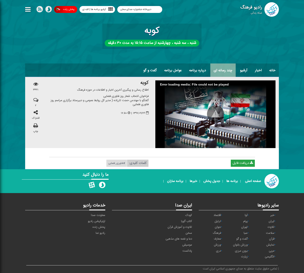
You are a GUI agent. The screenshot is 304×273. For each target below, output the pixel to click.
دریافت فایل (241, 163)
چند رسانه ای (223, 70)
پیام (245, 221)
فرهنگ (217, 233)
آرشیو (243, 70)
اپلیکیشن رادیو (96, 221)
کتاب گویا (186, 221)
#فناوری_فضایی (116, 163)
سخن (189, 233)
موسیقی (187, 244)
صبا (246, 233)
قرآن (271, 238)
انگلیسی (269, 256)
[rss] (39, 10)
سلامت (270, 233)
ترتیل (218, 221)
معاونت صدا (98, 215)
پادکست (187, 251)
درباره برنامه (197, 70)
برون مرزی (241, 251)
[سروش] (48, 10)
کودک (188, 215)
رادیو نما (100, 233)
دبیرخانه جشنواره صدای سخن (136, 9)
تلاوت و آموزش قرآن (180, 227)
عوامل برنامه (173, 70)
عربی (271, 251)
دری (218, 251)
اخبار (258, 70)
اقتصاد (217, 215)
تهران (244, 227)
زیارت (244, 256)
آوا (246, 215)
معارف (217, 238)
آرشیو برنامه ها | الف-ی (94, 9)
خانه (272, 70)
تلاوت (271, 227)
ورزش (217, 244)
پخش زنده (68, 9)
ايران (271, 221)
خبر (272, 215)
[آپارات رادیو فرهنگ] (92, 186)
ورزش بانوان (240, 244)
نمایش (270, 244)
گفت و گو (150, 70)
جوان (218, 227)
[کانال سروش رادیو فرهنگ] (102, 186)
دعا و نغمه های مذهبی (179, 238)
